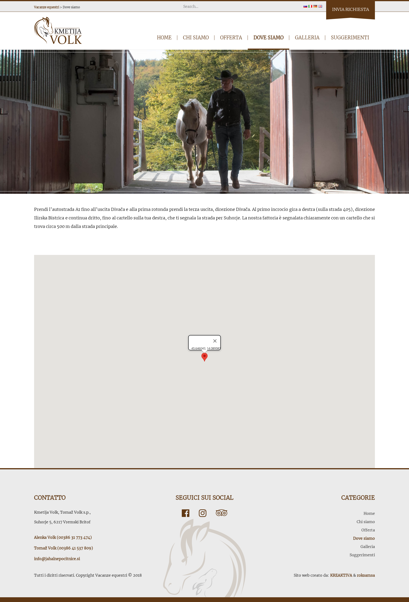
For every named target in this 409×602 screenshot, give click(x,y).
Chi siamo (196, 38)
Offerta (231, 38)
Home (164, 38)
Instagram (202, 513)
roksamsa (366, 575)
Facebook (185, 513)
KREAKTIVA (341, 575)
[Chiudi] (215, 341)
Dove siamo (268, 38)
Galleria (307, 38)
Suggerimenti (350, 38)
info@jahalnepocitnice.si (57, 558)
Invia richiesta (350, 9)
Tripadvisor (221, 513)
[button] (204, 357)
